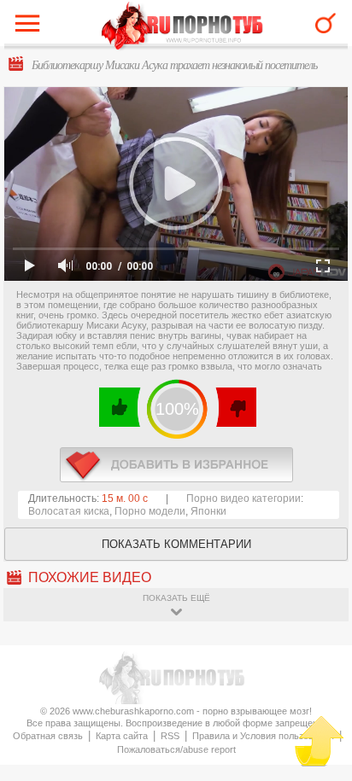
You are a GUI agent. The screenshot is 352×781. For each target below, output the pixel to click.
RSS (170, 736)
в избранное (176, 464)
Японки (208, 511)
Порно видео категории (243, 498)
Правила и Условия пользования (263, 736)
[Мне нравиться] (120, 407)
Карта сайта (122, 736)
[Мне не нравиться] (235, 407)
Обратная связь (48, 736)
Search (325, 23)
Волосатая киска (68, 511)
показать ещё (176, 598)
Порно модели (149, 511)
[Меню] (32, 27)
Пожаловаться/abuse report (176, 749)
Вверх (319, 741)
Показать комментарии (176, 544)
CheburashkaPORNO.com (182, 27)
